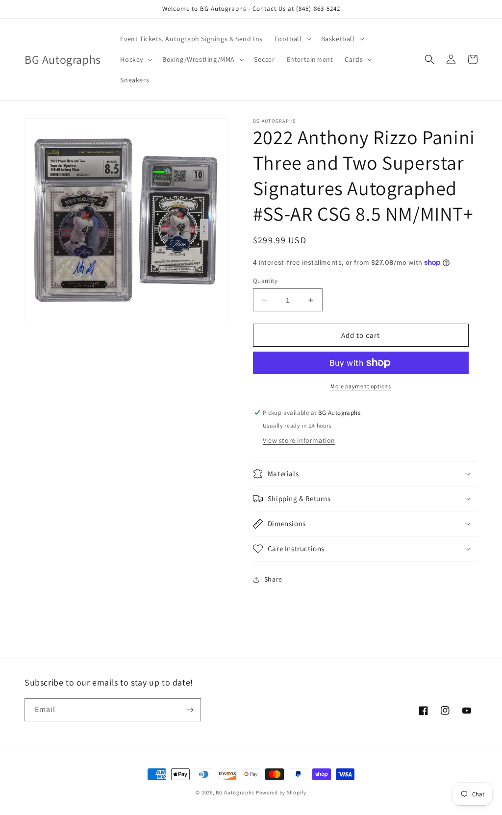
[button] (292, 38)
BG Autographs (235, 792)
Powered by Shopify (281, 792)
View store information (299, 440)
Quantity (265, 281)
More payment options (360, 386)
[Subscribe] (190, 709)
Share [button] (273, 579)
